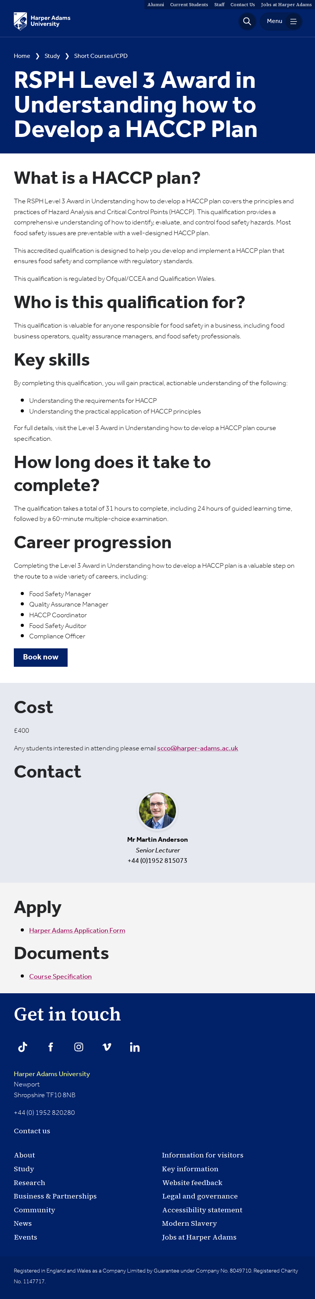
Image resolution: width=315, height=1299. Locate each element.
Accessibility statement (202, 1210)
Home (22, 56)
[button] (247, 21)
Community (34, 1210)
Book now (40, 657)
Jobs (286, 5)
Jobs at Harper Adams (199, 1237)
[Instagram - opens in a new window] (79, 1047)
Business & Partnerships (55, 1196)
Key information (190, 1169)
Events (25, 1237)
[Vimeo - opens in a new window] (107, 1047)
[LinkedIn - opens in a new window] (135, 1047)
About (24, 1155)
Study (52, 56)
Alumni (156, 5)
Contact (242, 5)
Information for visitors (203, 1155)
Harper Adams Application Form (77, 931)
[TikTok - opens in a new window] (23, 1047)
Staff (219, 5)
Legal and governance (200, 1196)
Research (29, 1182)
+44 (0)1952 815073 (157, 849)
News (23, 1223)
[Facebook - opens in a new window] (51, 1047)
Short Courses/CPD (101, 56)
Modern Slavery (189, 1223)
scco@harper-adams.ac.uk (197, 748)
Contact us (32, 1131)
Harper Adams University (52, 1074)
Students (189, 5)
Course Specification (60, 977)
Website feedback (192, 1182)
